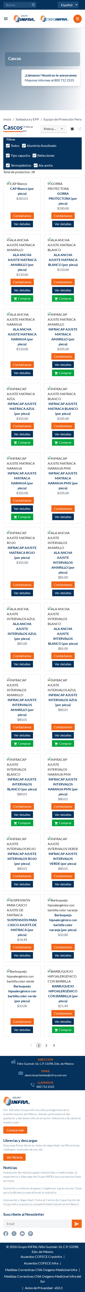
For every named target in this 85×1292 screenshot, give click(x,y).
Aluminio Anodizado (42, 145)
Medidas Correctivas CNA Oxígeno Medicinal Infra (41, 1270)
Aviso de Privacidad (39, 1288)
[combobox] (53, 129)
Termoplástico (21, 165)
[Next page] (54, 1045)
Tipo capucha (20, 155)
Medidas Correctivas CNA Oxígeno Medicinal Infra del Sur (42, 1278)
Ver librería (14, 1157)
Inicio (7, 119)
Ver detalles (22, 224)
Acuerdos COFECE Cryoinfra (41, 1256)
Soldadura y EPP (27, 119)
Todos (15, 145)
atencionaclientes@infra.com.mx (46, 1075)
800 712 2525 (45, 1086)
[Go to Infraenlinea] (77, 19)
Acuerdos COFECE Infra (41, 1263)
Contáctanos (22, 216)
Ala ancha (46, 165)
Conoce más (15, 1130)
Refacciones (46, 155)
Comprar (24, 298)
